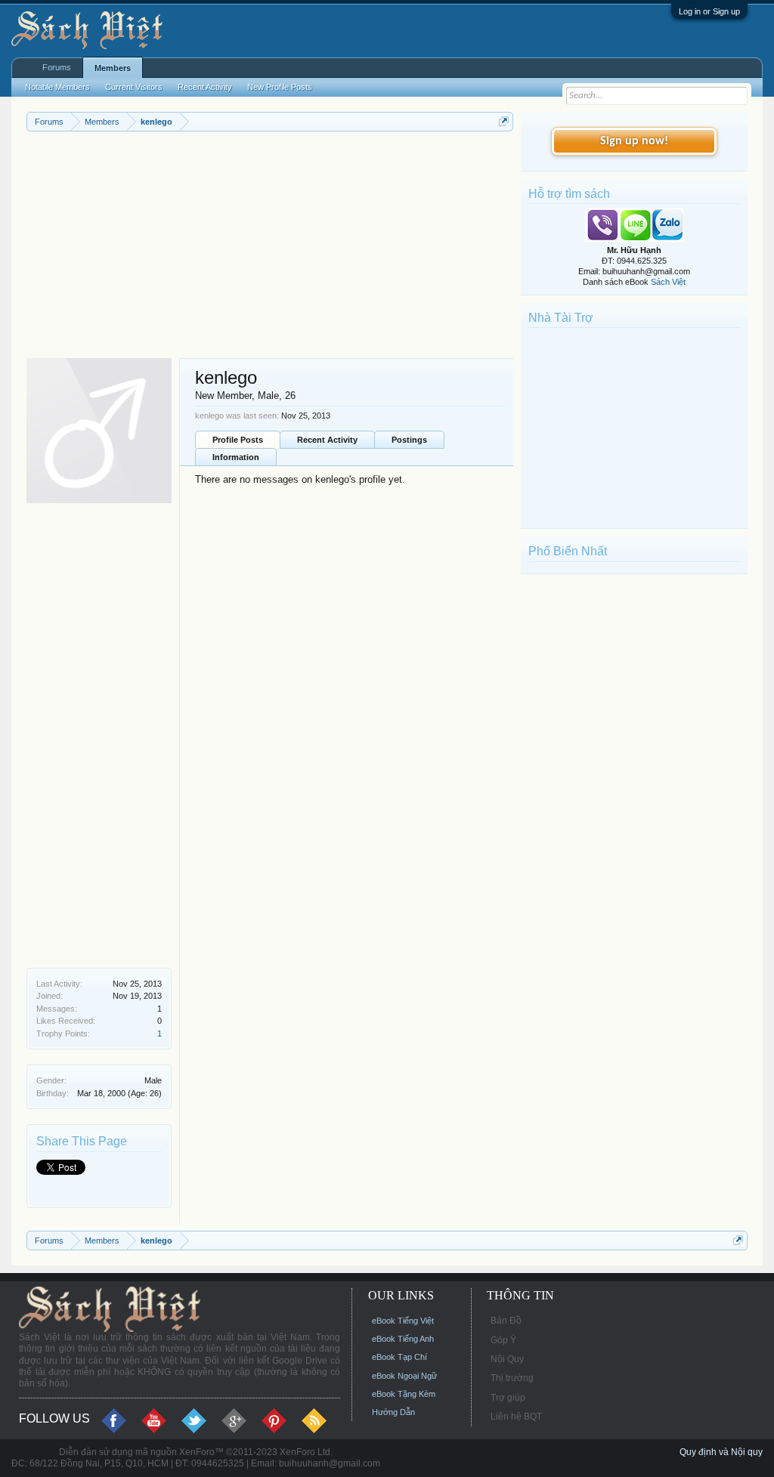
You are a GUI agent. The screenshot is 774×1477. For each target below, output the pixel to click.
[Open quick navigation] (504, 121)
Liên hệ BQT (516, 1416)
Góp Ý (503, 1340)
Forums (56, 67)
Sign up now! (634, 141)
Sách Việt (668, 281)
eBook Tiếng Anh (403, 1338)
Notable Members (57, 86)
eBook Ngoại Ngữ (404, 1375)
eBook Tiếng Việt (403, 1320)
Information (235, 457)
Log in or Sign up (709, 11)
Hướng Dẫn (393, 1412)
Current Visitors (134, 86)
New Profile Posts (279, 86)
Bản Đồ (506, 1320)
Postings (409, 439)
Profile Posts (237, 439)
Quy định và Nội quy (721, 1452)
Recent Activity (327, 439)
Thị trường (512, 1378)
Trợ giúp (508, 1397)
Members (112, 68)
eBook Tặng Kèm (403, 1393)
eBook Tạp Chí (399, 1356)
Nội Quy (507, 1359)
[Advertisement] (269, 245)
